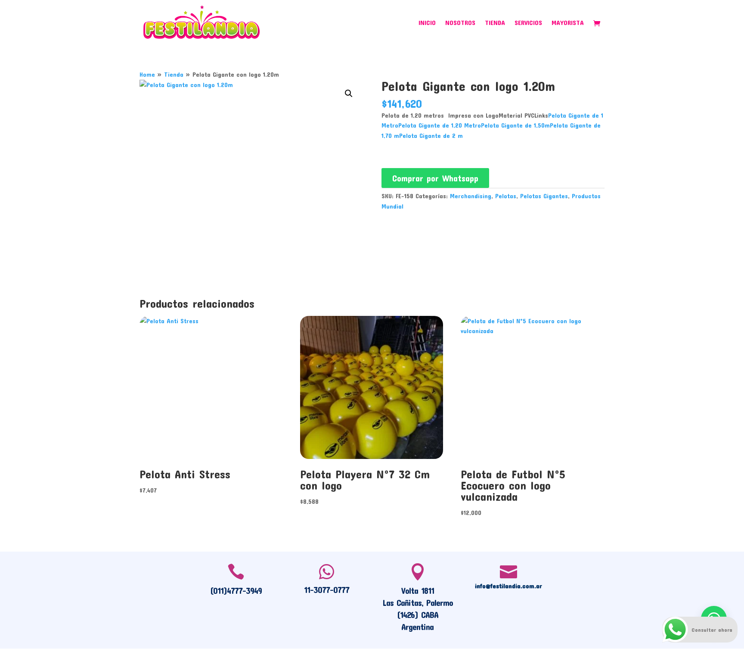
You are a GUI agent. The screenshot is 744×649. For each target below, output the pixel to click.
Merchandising (470, 196)
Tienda (495, 22)
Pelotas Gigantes (544, 196)
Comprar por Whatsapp (435, 178)
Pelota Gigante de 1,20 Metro (439, 125)
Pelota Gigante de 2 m (431, 135)
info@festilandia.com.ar (508, 586)
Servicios (528, 22)
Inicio (427, 22)
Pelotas (505, 196)
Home (147, 74)
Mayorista (568, 22)
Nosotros (460, 22)
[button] (348, 93)
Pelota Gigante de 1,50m (515, 125)
